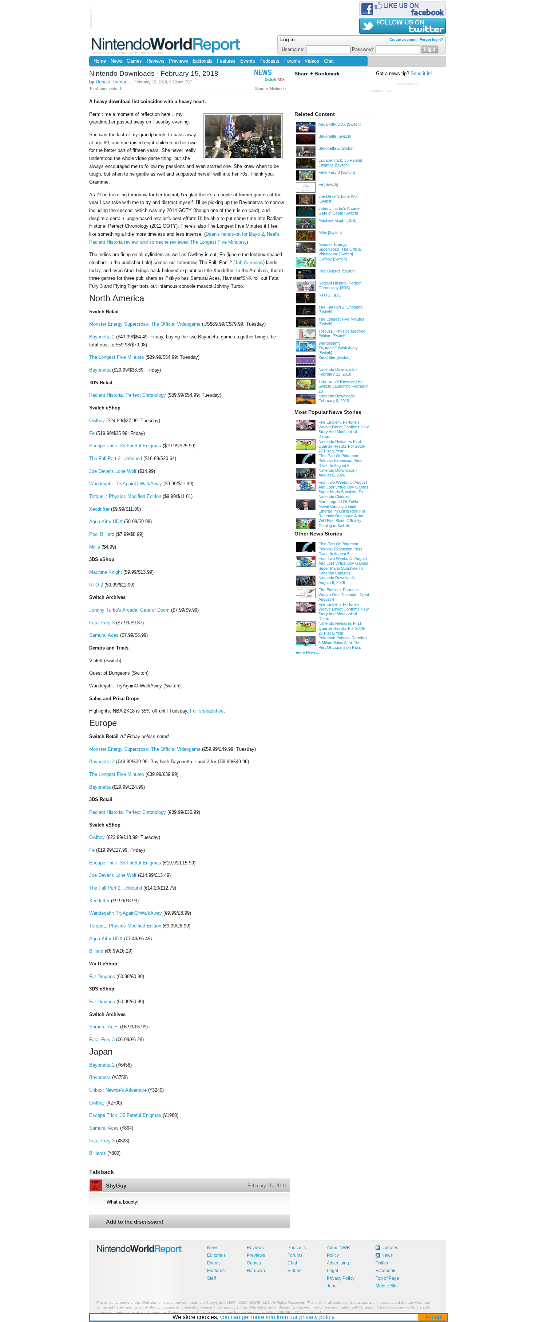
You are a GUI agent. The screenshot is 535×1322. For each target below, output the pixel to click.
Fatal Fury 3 (102, 622)
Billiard (96, 951)
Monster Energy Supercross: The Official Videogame (145, 324)
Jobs (331, 1285)
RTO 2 (96, 585)
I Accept (432, 1317)
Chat (329, 61)
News (116, 61)
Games (134, 61)
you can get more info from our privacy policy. (278, 1317)
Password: (364, 49)
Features (226, 61)
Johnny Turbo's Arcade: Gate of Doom (129, 610)
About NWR (338, 1247)
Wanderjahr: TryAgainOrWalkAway (125, 483)
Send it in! (421, 73)
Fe (92, 433)
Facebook (385, 1270)
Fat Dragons (102, 976)
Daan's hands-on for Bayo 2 (235, 234)
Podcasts (269, 61)
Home (100, 61)
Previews (178, 61)
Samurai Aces (104, 635)
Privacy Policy (340, 1278)
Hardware (256, 1270)
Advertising (338, 1263)
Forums (292, 61)
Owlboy (97, 420)
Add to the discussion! (134, 1222)
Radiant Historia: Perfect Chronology (127, 395)
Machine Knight (105, 572)
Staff (211, 1278)
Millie (94, 547)
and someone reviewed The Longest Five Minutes (192, 242)
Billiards (97, 1153)
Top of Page (387, 1278)
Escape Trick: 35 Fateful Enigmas (125, 445)
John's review (249, 262)
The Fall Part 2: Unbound (115, 458)
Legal (332, 1270)
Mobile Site (387, 1285)
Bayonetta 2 (102, 337)
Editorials (203, 61)
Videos (312, 61)
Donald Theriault (113, 82)
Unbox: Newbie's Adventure (118, 1090)
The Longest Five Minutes (116, 357)
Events (247, 61)
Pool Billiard (101, 534)
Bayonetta (100, 370)
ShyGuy (116, 1185)
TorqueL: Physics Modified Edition (125, 496)
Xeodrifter (99, 509)
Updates (389, 1247)
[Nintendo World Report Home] (166, 45)
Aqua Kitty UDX (106, 521)
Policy (333, 1255)
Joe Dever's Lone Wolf (112, 471)
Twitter (382, 1263)
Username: (294, 49)
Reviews (156, 61)
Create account (402, 40)
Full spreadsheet (207, 711)
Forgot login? (431, 40)
